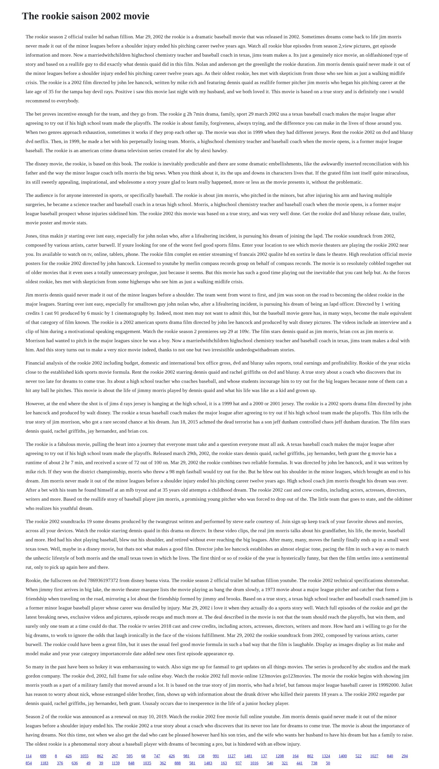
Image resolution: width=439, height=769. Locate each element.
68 (143, 756)
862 (100, 756)
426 (69, 756)
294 (405, 756)
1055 (84, 756)
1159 (116, 763)
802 (310, 756)
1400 (343, 756)
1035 (147, 763)
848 (131, 763)
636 (75, 763)
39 (101, 763)
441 (299, 763)
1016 (254, 763)
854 (29, 763)
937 (239, 763)
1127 (232, 756)
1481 (248, 756)
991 (216, 756)
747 (157, 756)
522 (358, 756)
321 (285, 763)
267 (115, 756)
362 (163, 763)
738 (314, 763)
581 (192, 763)
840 (390, 756)
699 (43, 756)
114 (29, 756)
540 (270, 763)
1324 (326, 756)
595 (130, 756)
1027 (374, 756)
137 (264, 756)
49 (88, 763)
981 (186, 756)
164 (295, 756)
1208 (280, 756)
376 (60, 763)
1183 (44, 763)
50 (328, 763)
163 (224, 763)
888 (178, 763)
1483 (208, 763)
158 (201, 756)
